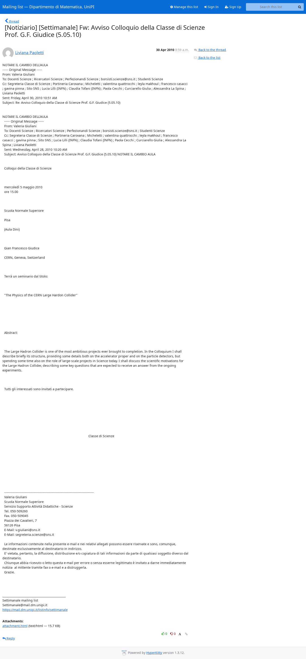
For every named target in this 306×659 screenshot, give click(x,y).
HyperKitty (154, 653)
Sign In (213, 7)
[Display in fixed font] (180, 634)
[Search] (300, 7)
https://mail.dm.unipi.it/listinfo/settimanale (35, 610)
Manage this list (185, 7)
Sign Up (234, 7)
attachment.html (15, 626)
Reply (10, 638)
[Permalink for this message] (186, 634)
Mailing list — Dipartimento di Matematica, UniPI (48, 7)
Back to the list (209, 57)
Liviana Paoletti (29, 52)
